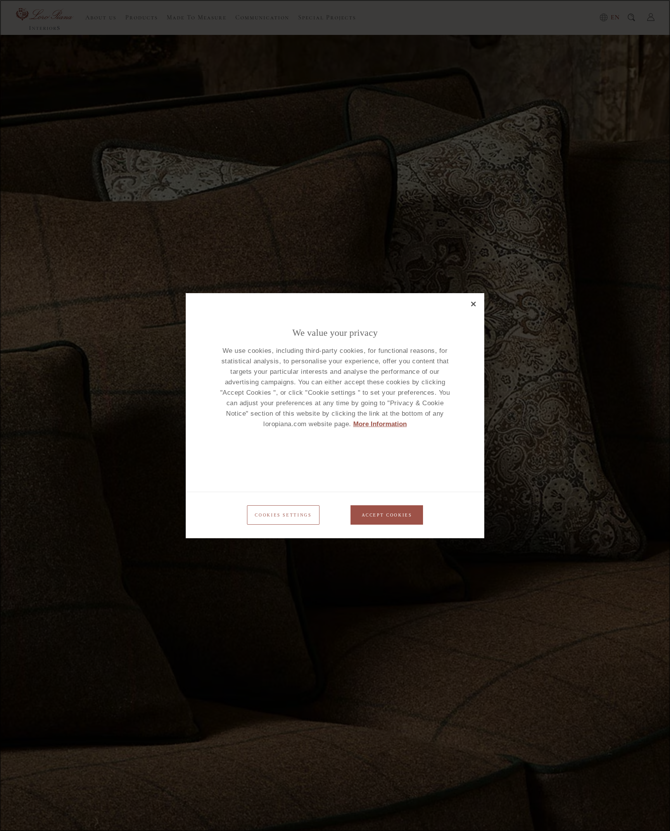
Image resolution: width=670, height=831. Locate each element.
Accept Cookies (387, 515)
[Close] (473, 304)
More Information (380, 424)
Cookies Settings (283, 515)
